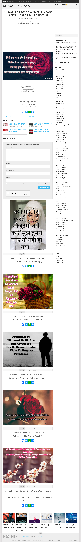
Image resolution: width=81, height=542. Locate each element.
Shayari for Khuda (60, 188)
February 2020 (59, 80)
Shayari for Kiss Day (61, 192)
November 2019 (60, 86)
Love (19, 540)
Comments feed (60, 260)
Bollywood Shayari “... (25, 1)
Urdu (34, 254)
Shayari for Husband (61, 180)
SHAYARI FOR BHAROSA (62, 139)
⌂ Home (55, 5)
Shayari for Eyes (60, 165)
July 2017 (58, 95)
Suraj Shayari (59, 239)
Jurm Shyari (59, 122)
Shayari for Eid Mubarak (62, 163)
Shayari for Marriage (61, 197)
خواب (26, 116)
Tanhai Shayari (59, 243)
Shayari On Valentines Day (62, 235)
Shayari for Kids (60, 190)
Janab (11, 116)
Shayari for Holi (60, 175)
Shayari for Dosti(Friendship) (63, 158)
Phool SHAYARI (60, 131)
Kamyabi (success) (62, 540)
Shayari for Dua (60, 161)
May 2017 (58, 97)
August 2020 (59, 78)
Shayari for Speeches (61, 218)
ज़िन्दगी (30, 116)
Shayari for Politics (60, 207)
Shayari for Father (60, 169)
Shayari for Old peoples (62, 205)
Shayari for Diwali (60, 156)
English (22, 254)
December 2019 (60, 84)
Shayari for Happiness (61, 173)
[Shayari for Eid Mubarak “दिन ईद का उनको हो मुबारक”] (46, 518)
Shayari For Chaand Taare (62, 144)
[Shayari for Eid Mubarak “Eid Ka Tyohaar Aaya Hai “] (34, 518)
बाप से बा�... (14, 1)
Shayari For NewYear (61, 203)
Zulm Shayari (59, 250)
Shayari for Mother (60, 201)
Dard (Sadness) (50, 540)
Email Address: (10, 170)
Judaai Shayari (59, 120)
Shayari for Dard (60, 154)
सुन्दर (33, 116)
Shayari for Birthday (61, 141)
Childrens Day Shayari (61, 110)
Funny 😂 (65, 5)
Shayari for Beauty (60, 135)
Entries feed (59, 258)
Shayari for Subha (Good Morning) (64, 220)
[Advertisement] (28, 37)
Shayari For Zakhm (60, 233)
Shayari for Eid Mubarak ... (40, 1)
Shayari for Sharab (60, 216)
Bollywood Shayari (60, 108)
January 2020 (59, 82)
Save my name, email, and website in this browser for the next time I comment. (27, 183)
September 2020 (60, 76)
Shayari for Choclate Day (62, 148)
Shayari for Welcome (61, 228)
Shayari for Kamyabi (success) (63, 186)
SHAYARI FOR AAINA (61, 133)
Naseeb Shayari (60, 127)
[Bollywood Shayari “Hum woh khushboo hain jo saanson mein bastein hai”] (21, 518)
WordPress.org (59, 262)
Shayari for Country (61, 152)
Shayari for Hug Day (61, 178)
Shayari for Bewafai (61, 137)
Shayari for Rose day (19, 116)
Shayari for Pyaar (60, 211)
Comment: (9, 148)
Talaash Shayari (60, 241)
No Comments (12, 126)
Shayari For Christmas (61, 150)
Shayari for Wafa (60, 226)
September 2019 (60, 91)
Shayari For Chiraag (61, 146)
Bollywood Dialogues (61, 105)
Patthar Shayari (60, 129)
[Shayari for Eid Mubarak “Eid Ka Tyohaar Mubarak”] (59, 518)
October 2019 (59, 88)
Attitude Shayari (60, 103)
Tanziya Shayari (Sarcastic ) (62, 245)
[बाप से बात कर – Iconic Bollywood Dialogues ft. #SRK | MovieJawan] (9, 518)
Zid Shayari (59, 248)
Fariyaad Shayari (60, 112)
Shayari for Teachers (61, 222)
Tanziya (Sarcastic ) (38, 540)
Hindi (28, 254)
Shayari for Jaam (60, 184)
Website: (8, 177)
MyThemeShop (40, 536)
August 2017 (59, 93)
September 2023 (60, 69)
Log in (57, 256)
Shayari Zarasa (16, 6)
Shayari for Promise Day (62, 209)
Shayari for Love (60, 194)
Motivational (26, 540)
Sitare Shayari (59, 237)
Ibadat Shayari (59, 116)
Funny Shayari (59, 114)
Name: (8, 163)
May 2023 (58, 72)
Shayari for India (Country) (62, 182)
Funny (14, 540)
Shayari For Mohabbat (61, 199)
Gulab (7, 116)
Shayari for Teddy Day (61, 224)
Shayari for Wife (60, 231)
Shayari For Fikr (60, 171)
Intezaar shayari (60, 118)
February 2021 (59, 74)
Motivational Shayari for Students (64, 124)
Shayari (74, 5)
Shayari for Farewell (61, 167)
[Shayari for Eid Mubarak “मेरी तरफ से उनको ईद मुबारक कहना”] (71, 518)
